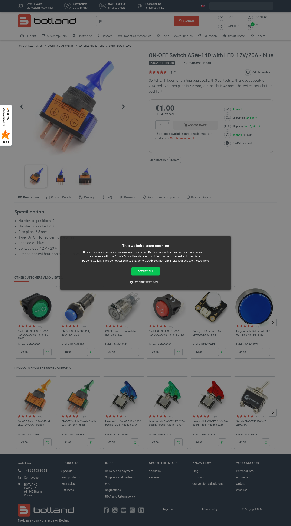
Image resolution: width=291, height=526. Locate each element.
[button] (145, 282)
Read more (202, 260)
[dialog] (145, 263)
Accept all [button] (146, 271)
